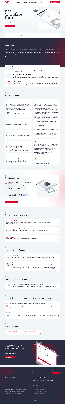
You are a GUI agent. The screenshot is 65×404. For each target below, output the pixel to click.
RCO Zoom (45, 391)
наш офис (24, 195)
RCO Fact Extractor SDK (41, 389)
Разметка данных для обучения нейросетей (13, 393)
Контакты (51, 396)
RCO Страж (42, 393)
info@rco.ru (36, 385)
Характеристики (17, 35)
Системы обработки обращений (18, 391)
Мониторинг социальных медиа (20, 389)
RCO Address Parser (35, 393)
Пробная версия (24, 35)
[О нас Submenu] (42, 2)
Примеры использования (32, 35)
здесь (56, 286)
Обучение (40, 35)
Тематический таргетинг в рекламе (11, 395)
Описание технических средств (11, 315)
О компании (37, 396)
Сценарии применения (33, 2)
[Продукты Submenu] (21, 2)
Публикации (47, 396)
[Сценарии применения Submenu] (38, 2)
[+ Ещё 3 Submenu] (56, 35)
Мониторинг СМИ (8, 391)
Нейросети (25, 2)
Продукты (18, 2)
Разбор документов (8, 396)
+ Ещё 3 (54, 35)
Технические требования (47, 35)
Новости (42, 396)
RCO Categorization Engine (37, 391)
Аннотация (11, 35)
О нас (41, 2)
